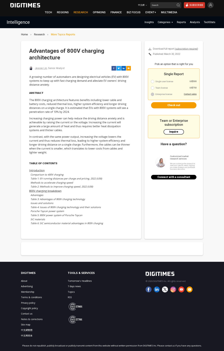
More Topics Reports (63, 34)
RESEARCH (81, 12)
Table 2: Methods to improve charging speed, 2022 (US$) (62, 186)
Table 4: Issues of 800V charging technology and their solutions (66, 207)
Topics (71, 291)
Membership (27, 291)
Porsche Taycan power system (47, 211)
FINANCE (116, 12)
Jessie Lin (41, 68)
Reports (181, 22)
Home (24, 34)
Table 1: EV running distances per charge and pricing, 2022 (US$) (66, 178)
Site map (25, 324)
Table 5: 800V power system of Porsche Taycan (56, 215)
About (24, 280)
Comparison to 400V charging (47, 174)
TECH (48, 12)
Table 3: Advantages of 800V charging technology (58, 199)
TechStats (209, 22)
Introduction (37, 170)
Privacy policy (28, 302)
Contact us (26, 313)
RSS (70, 297)
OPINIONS (99, 12)
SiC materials (38, 219)
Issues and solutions (42, 203)
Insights (149, 22)
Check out (173, 105)
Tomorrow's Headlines (80, 280)
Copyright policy (29, 308)
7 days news (74, 286)
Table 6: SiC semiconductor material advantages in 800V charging (67, 223)
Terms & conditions (31, 297)
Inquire (173, 131)
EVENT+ (150, 12)
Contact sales (190, 94)
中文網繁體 (26, 330)
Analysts (195, 22)
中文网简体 (26, 335)
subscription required (186, 48)
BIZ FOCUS (134, 12)
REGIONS (63, 12)
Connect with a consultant (173, 177)
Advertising (27, 286)
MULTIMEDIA (169, 12)
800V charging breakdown (45, 191)
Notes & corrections (32, 319)
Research (39, 34)
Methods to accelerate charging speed (52, 182)
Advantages (37, 195)
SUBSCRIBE (196, 5)
